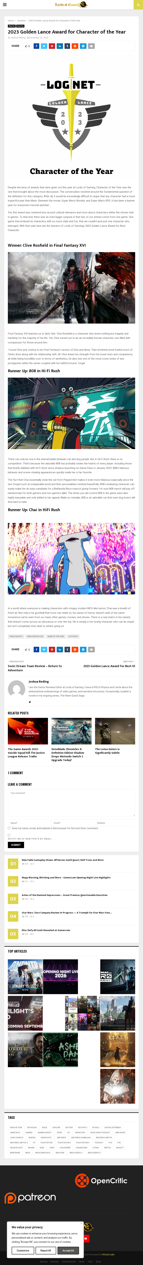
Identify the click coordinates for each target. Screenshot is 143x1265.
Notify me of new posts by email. (30, 839)
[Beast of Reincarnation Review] (117, 1050)
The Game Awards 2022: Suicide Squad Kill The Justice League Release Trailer (26, 753)
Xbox (27, 1153)
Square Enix (81, 1148)
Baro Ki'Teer (16, 1128)
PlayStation (46, 1143)
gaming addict (45, 1133)
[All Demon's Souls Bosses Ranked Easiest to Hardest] (117, 1087)
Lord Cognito (16, 1138)
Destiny (69, 1128)
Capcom (56, 1128)
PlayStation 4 (64, 1143)
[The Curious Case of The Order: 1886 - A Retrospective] (25, 1050)
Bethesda (32, 1128)
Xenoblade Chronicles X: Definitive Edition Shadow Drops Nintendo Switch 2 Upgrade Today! (67, 754)
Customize (23, 1250)
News (82, 1261)
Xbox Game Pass (42, 1153)
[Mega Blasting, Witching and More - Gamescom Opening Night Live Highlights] (60, 977)
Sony (52, 1148)
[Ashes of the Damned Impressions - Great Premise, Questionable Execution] (60, 1050)
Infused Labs (108, 1254)
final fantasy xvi (35, 636)
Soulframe (65, 1148)
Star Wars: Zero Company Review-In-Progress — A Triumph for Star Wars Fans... (67, 913)
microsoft (46, 1138)
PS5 (119, 1143)
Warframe (15, 1153)
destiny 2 (82, 1128)
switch (107, 1148)
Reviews (55, 1261)
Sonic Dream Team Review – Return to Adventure (35, 668)
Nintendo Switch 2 (19, 1143)
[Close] (81, 1223)
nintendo (61, 1138)
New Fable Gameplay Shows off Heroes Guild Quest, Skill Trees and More (63, 860)
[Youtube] (85, 1238)
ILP (68, 1133)
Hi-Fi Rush (73, 636)
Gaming (20, 26)
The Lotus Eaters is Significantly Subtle (107, 751)
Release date (16, 1148)
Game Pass (15, 1133)
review (31, 1148)
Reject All (45, 1250)
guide (59, 1133)
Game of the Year (56, 636)
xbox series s (76, 1153)
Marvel (32, 1138)
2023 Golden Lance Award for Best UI (109, 666)
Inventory (80, 1133)
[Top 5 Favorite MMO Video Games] (82, 1014)
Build (44, 1128)
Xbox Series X (94, 1153)
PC (34, 1143)
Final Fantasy (16, 636)
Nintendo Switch (104, 1138)
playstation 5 (82, 1143)
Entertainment (69, 1261)
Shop (98, 1261)
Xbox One (60, 1153)
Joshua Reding (18, 38)
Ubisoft (120, 1148)
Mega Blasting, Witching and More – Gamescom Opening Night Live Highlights (66, 878)
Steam (95, 1148)
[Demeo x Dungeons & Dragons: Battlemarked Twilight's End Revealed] (25, 1014)
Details (95, 1128)
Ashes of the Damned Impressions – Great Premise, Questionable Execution (64, 895)
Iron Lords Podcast (100, 1133)
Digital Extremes (113, 1128)
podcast (99, 1143)
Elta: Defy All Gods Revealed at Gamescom (46, 930)
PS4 (110, 1143)
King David (120, 1133)
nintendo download (81, 1138)
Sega (42, 1148)
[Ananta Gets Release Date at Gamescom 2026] (25, 977)
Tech (90, 1261)
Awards (12, 26)
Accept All (68, 1250)
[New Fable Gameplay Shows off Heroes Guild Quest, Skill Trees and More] (117, 1014)
